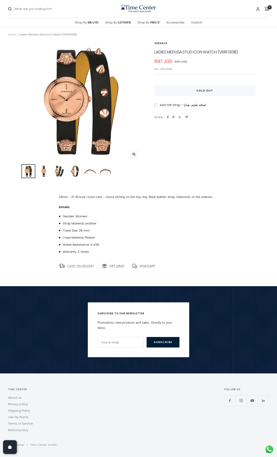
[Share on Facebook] (168, 117)
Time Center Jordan (43, 445)
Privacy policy (18, 404)
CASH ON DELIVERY (80, 266)
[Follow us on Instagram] (241, 400)
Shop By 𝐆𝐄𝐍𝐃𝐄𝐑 (118, 22)
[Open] (10, 447)
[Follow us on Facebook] (229, 400)
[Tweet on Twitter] (179, 117)
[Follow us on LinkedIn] (263, 400)
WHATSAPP (147, 266)
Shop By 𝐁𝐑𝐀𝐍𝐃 (87, 22)
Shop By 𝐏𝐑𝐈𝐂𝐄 (148, 22)
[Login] (258, 9)
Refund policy (18, 430)
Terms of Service (20, 423)
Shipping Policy (19, 410)
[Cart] (267, 9)
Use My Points (18, 417)
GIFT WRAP (116, 266)
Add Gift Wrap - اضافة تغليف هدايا (183, 105)
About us (14, 397)
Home (12, 34)
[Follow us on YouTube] (252, 400)
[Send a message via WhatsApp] (269, 449)
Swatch (196, 22)
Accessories (175, 22)
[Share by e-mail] (186, 117)
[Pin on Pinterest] (173, 117)
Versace (160, 43)
